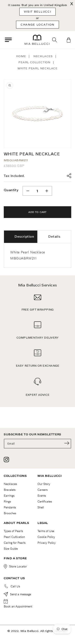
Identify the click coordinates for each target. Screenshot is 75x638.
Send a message (20, 594)
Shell (41, 507)
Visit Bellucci (37, 11)
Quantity (11, 190)
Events (42, 496)
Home (21, 56)
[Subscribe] (66, 443)
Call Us (15, 586)
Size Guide (11, 548)
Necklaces (43, 56)
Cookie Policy (46, 537)
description (24, 236)
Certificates (45, 501)
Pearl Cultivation (14, 537)
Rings (7, 501)
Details (54, 236)
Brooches (10, 513)
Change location (37, 24)
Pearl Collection (34, 62)
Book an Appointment (18, 606)
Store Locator (18, 566)
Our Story (44, 484)
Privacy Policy (47, 543)
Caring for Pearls (14, 543)
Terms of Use (46, 531)
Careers (43, 490)
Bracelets (9, 490)
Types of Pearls (13, 531)
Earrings (9, 496)
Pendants (10, 507)
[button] (8, 39)
